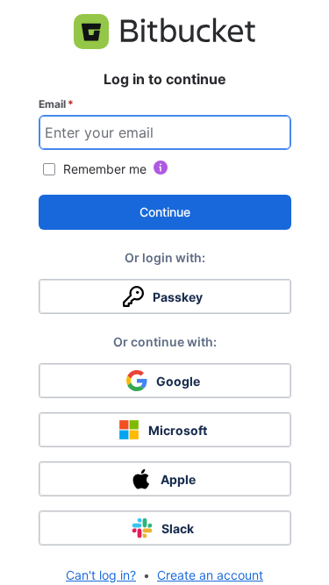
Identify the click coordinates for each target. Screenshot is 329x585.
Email (56, 104)
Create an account (210, 574)
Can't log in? (101, 574)
